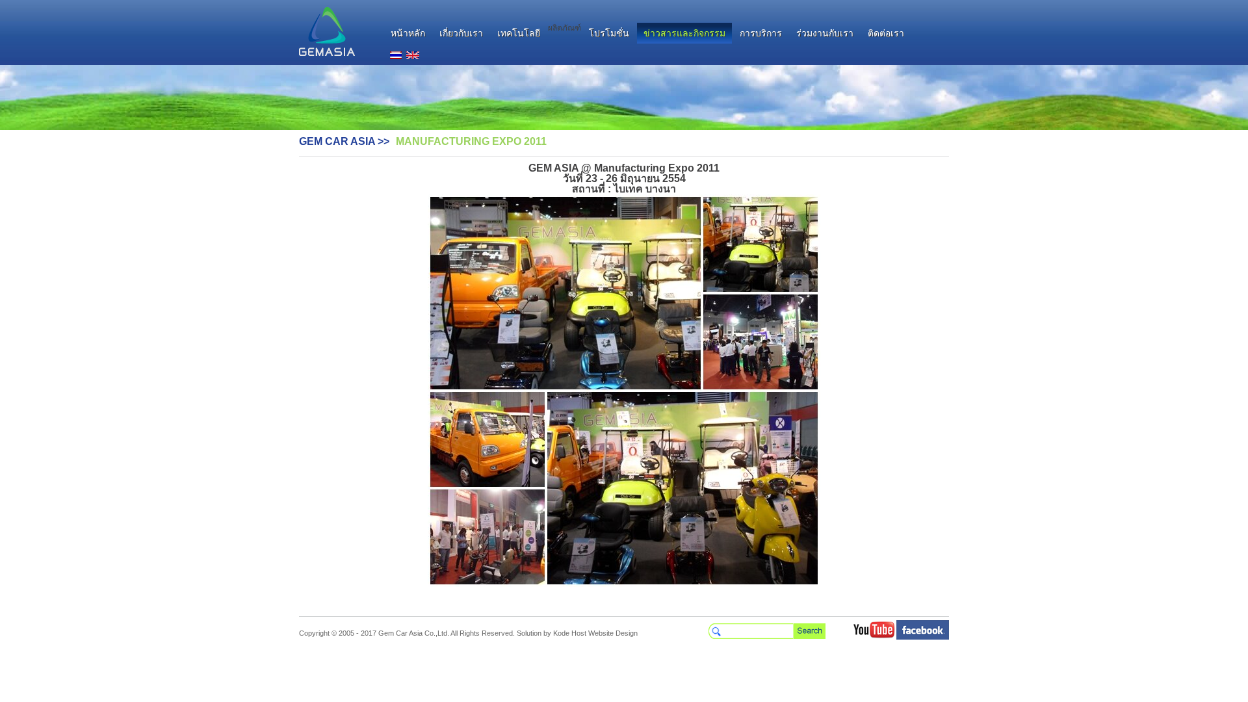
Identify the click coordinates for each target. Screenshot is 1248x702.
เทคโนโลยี (518, 33)
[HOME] (327, 31)
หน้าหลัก (408, 33)
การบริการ (761, 33)
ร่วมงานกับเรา (824, 33)
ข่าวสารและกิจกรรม (684, 33)
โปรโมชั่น (609, 33)
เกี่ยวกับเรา (461, 33)
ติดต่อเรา (886, 33)
